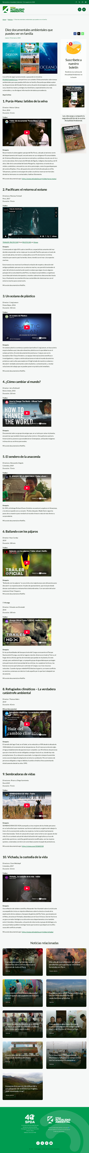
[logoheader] (13, 7)
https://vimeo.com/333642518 (33, 846)
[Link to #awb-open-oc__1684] (84, 9)
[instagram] (82, 2)
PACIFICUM (26, 242)
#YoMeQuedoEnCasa (10, 79)
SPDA (39, 1149)
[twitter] (79, 2)
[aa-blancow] (59, 1117)
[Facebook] (75, 34)
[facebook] (76, 2)
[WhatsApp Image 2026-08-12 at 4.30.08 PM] (73, 125)
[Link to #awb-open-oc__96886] (79, 9)
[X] (79, 34)
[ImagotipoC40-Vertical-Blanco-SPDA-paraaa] (30, 1115)
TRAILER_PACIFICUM (10, 242)
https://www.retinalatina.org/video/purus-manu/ (39, 179)
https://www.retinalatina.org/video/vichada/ (37, 932)
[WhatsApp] (82, 34)
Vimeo (35, 242)
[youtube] (85, 2)
